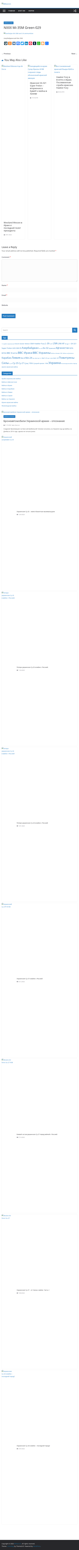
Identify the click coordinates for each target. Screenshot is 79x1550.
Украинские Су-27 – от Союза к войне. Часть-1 (33, 1290)
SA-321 (74, 343)
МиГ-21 (39, 358)
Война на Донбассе (68, 353)
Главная (11, 11)
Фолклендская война (67, 363)
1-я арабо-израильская (8, 344)
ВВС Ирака (25, 353)
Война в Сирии (7, 396)
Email (4, 295)
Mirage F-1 (67, 344)
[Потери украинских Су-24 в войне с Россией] (8, 824)
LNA (55, 343)
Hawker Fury (39, 343)
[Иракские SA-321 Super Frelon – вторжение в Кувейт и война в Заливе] (39, 66)
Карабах (6, 357)
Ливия (16, 357)
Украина (55, 363)
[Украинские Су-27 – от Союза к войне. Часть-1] (8, 1291)
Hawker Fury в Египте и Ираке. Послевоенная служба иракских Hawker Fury (64, 82)
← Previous (6, 54)
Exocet (17, 344)
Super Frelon (7, 348)
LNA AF (61, 343)
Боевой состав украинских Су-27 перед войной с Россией (37, 1134)
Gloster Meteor (25, 344)
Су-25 (15, 363)
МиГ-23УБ (50, 358)
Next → (74, 54)
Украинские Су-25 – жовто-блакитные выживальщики (36, 512)
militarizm (17, 425)
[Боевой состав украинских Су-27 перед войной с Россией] (8, 1136)
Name (5, 285)
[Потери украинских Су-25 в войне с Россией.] (8, 668)
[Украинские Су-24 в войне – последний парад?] (8, 1447)
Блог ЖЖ (21, 11)
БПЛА (4, 353)
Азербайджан (30, 348)
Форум (31, 11)
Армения (52, 348)
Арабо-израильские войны (11, 379)
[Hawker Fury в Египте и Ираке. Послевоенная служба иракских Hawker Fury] (65, 66)
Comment (6, 257)
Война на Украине (8, 399)
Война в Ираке (9, 23)
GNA (32, 343)
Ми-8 (23, 358)
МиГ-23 (44, 358)
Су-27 (21, 363)
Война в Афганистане (9, 382)
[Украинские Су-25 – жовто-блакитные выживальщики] (8, 513)
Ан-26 (40, 348)
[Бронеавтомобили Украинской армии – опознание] (39, 412)
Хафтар (75, 363)
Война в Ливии (7, 392)
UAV (14, 348)
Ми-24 (28, 357)
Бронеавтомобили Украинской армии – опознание (34, 421)
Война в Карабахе (8, 389)
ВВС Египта (12, 353)
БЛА (71, 348)
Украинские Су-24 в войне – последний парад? (33, 1446)
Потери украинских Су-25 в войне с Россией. (32, 667)
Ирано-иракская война (10, 402)
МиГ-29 (55, 358)
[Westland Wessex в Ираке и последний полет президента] (13, 66)
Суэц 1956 (28, 363)
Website (5, 305)
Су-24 (10, 363)
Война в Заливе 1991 (56, 353)
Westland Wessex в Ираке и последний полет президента (13, 226)
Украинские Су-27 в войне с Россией (30, 979)
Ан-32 (45, 348)
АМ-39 (18, 348)
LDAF (51, 344)
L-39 (47, 343)
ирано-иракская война (10, 367)
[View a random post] (74, 10)
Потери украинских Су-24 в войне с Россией (32, 823)
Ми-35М (35, 358)
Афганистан (62, 348)
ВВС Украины (42, 353)
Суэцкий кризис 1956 (40, 363)
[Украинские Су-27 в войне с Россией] (8, 980)
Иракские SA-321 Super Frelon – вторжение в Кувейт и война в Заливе (38, 88)
